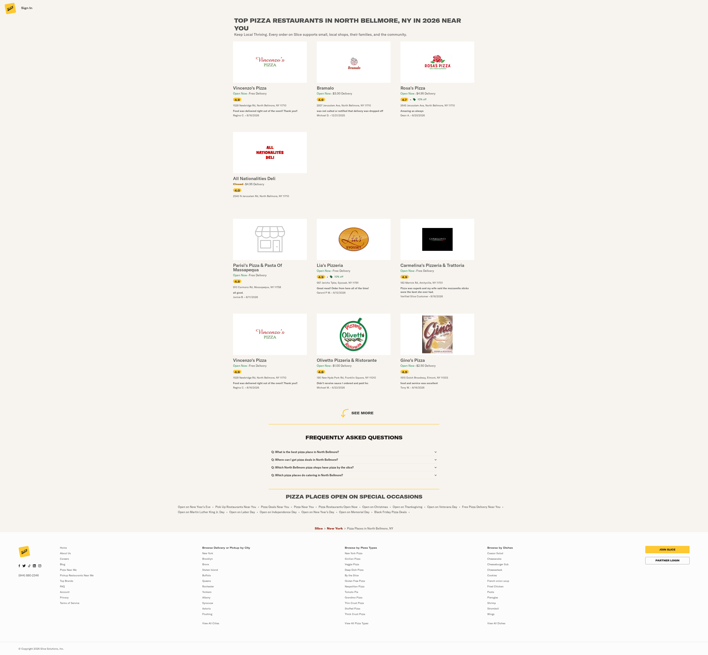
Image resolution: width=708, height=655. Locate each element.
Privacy (64, 597)
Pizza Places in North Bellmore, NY (370, 528)
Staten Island (210, 570)
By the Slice (352, 575)
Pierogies (492, 597)
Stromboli (493, 608)
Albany (206, 597)
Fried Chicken (495, 586)
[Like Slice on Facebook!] (19, 566)
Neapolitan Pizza (355, 586)
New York (335, 528)
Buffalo (206, 575)
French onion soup (498, 581)
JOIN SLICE (667, 549)
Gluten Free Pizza (355, 581)
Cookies (492, 575)
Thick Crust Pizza (355, 614)
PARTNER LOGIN (667, 560)
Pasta (490, 592)
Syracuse (207, 603)
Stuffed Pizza (352, 608)
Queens (206, 581)
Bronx (205, 564)
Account (65, 592)
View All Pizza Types (356, 623)
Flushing (207, 614)
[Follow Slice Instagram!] (39, 566)
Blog (62, 564)
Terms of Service (69, 603)
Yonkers (206, 592)
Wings (490, 614)
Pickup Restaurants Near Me (76, 575)
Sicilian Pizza (352, 558)
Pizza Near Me (68, 570)
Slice (319, 528)
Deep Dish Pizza (354, 570)
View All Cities (210, 623)
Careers (64, 558)
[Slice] (9, 8)
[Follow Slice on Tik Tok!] (29, 566)
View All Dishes (496, 623)
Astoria (206, 608)
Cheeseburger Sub (498, 564)
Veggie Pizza (352, 564)
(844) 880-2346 (28, 575)
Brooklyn (207, 558)
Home (63, 547)
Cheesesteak (494, 570)
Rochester (208, 586)
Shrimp (491, 603)
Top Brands (66, 581)
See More (362, 413)
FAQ (62, 586)
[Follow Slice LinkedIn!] (34, 566)
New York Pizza (353, 553)
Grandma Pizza (353, 597)
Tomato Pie (351, 592)
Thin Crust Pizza (354, 603)
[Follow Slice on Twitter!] (24, 566)
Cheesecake (494, 558)
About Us (65, 553)
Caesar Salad (495, 553)
